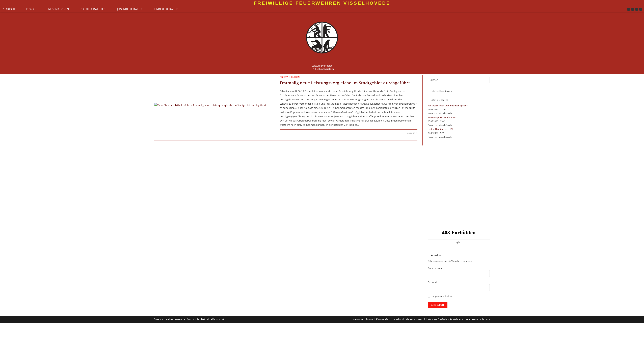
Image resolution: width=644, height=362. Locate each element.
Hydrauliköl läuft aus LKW (440, 129)
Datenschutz (382, 318)
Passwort (432, 282)
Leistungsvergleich (324, 68)
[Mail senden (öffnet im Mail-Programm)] (640, 9)
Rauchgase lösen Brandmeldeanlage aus (448, 105)
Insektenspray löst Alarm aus (442, 117)
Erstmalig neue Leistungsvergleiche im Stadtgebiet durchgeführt (345, 82)
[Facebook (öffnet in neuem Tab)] (628, 9)
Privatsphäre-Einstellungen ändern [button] (407, 318)
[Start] (311, 68)
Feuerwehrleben (290, 77)
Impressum (358, 318)
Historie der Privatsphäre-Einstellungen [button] (444, 318)
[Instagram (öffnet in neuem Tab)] (632, 9)
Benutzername (435, 268)
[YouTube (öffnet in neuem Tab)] (636, 9)
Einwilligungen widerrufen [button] (478, 318)
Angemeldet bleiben (442, 296)
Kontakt (369, 318)
